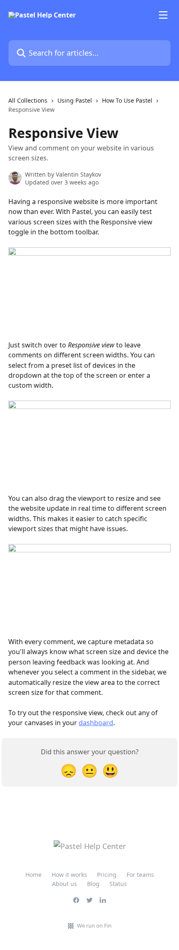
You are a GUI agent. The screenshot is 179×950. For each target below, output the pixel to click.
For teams (140, 875)
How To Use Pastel (127, 100)
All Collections (27, 100)
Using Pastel (74, 100)
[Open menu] (163, 15)
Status (118, 884)
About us (64, 884)
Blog (93, 884)
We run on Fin (94, 925)
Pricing (107, 875)
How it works (69, 875)
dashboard (96, 722)
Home (33, 875)
